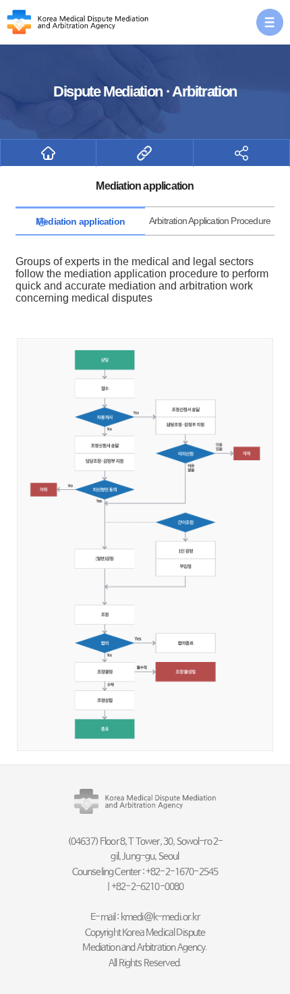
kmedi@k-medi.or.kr (160, 917)
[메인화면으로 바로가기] (48, 153)
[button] (269, 22)
